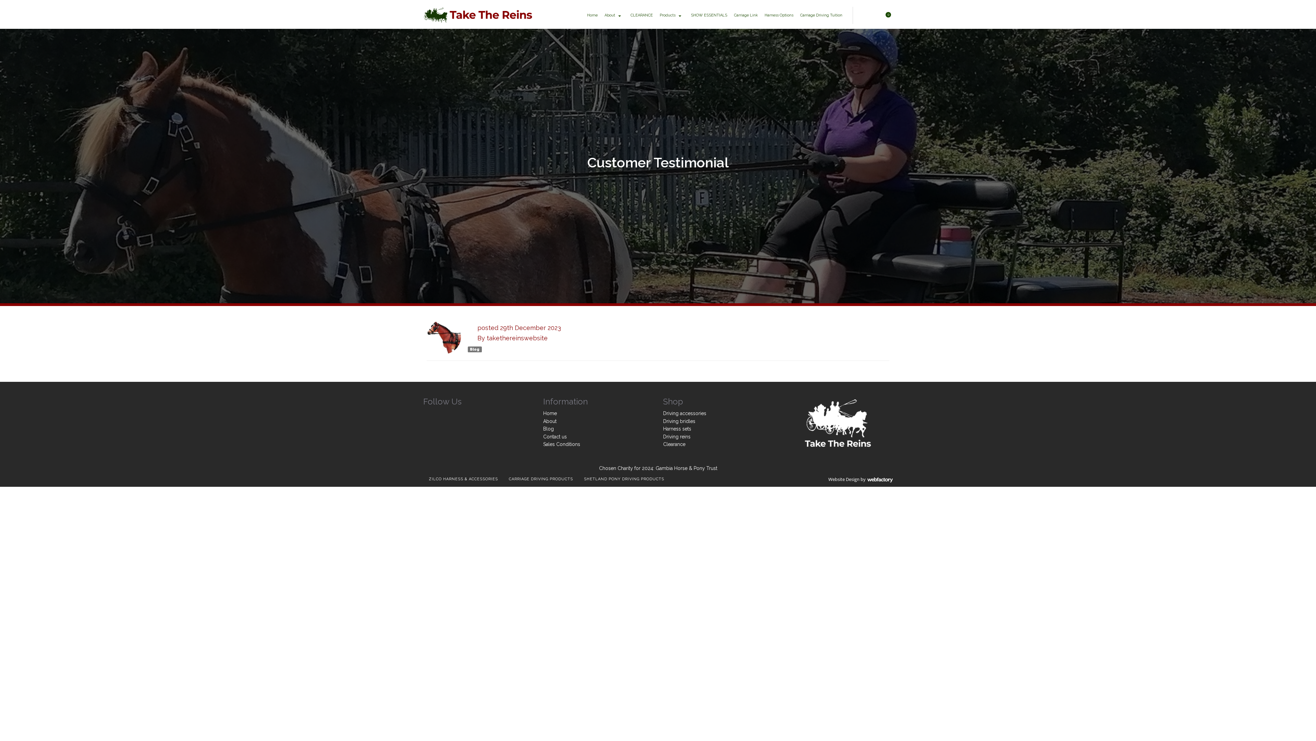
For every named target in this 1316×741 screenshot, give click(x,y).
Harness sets (677, 429)
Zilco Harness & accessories (463, 479)
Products (667, 15)
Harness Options (779, 15)
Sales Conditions (561, 444)
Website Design (844, 479)
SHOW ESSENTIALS (709, 15)
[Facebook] (428, 415)
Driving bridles (679, 421)
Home (592, 15)
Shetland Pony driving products (624, 479)
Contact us (555, 436)
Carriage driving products (541, 479)
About (610, 15)
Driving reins (677, 436)
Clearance (674, 444)
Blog (474, 349)
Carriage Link (746, 15)
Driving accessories (684, 413)
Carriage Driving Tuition (821, 15)
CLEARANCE (642, 15)
